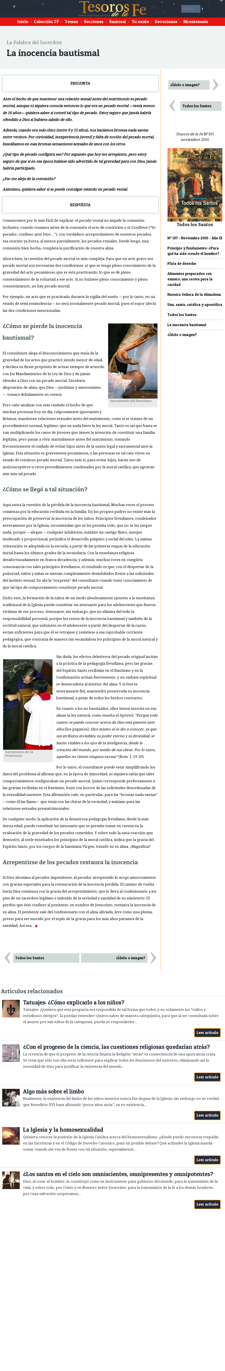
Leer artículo (207, 1032)
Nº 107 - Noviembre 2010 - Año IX (194, 238)
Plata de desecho (181, 263)
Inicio (22, 21)
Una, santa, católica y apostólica (194, 304)
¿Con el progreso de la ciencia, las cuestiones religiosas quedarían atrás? (116, 1046)
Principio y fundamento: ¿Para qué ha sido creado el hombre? (193, 251)
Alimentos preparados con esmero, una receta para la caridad (190, 279)
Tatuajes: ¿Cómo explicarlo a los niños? (73, 1002)
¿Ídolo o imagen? (130, 958)
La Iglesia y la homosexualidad (63, 1129)
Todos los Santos (29, 958)
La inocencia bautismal (186, 325)
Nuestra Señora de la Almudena (194, 294)
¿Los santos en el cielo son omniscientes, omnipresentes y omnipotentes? (118, 1174)
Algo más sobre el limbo (53, 1091)
